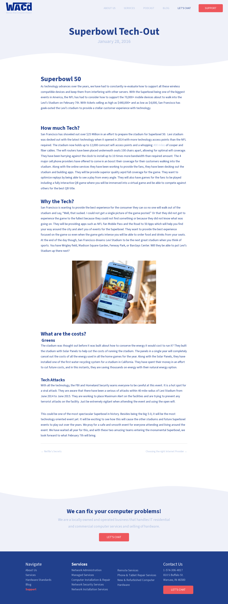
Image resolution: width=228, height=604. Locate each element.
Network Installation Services (89, 589)
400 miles (159, 145)
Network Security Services (87, 584)
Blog (28, 584)
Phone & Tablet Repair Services (136, 575)
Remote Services (127, 570)
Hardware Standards (38, 580)
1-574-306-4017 (173, 570)
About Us (31, 570)
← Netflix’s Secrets (51, 451)
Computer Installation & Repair (90, 580)
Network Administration (86, 570)
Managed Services (82, 575)
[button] (114, 537)
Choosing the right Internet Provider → (166, 451)
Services (31, 575)
